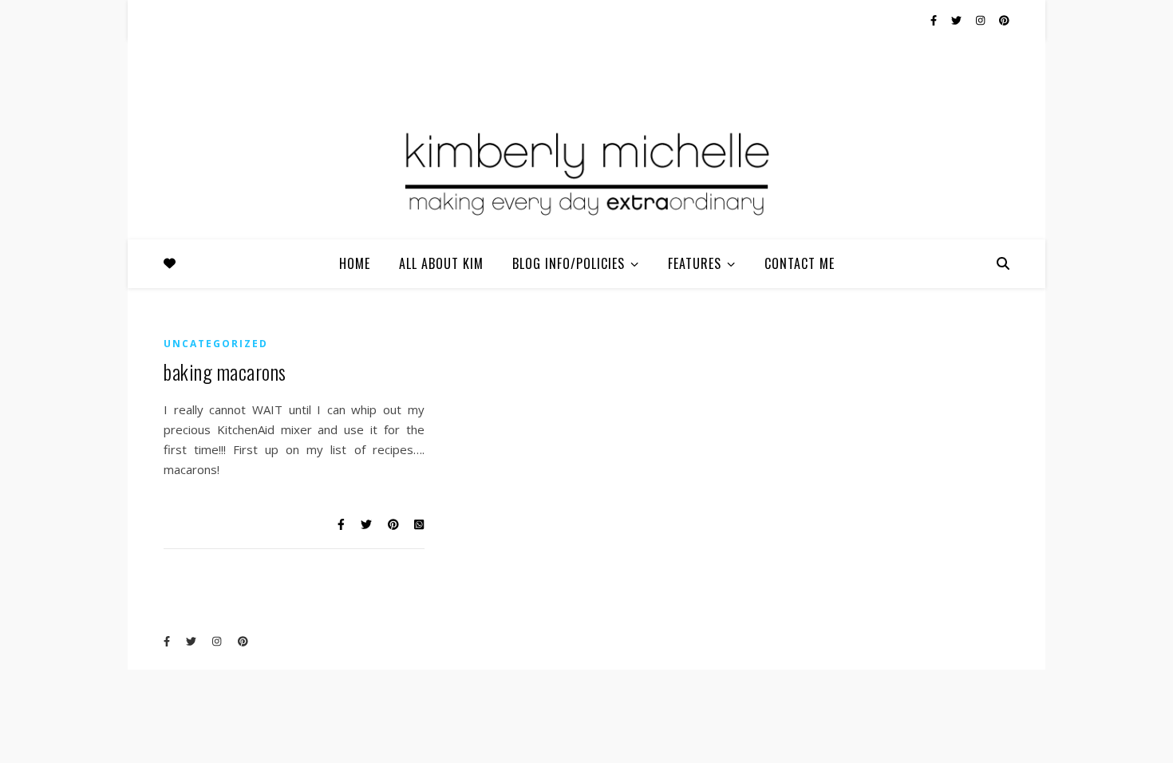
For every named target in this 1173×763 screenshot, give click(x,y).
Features (694, 263)
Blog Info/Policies (568, 263)
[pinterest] (1004, 20)
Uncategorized (216, 343)
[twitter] (957, 20)
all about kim (441, 263)
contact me (799, 263)
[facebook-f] (934, 20)
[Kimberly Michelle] (586, 171)
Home (354, 263)
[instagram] (981, 20)
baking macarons (225, 371)
